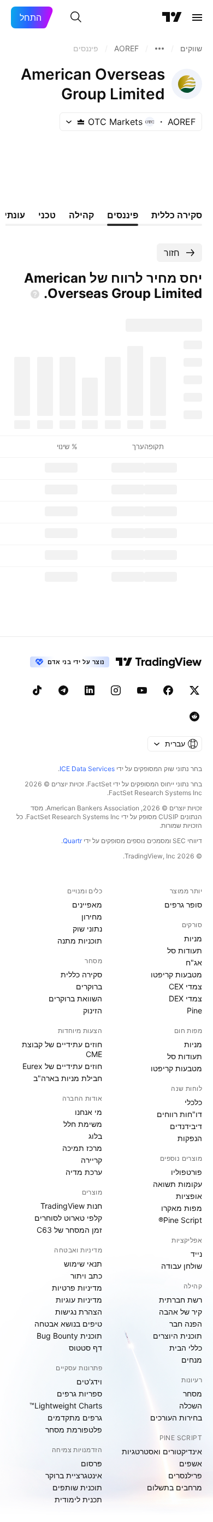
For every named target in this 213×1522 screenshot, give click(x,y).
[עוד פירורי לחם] (159, 48)
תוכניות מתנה (79, 940)
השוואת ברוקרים (75, 998)
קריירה (91, 1160)
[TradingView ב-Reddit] (194, 716)
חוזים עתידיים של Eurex (62, 1066)
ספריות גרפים (79, 1393)
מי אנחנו (88, 1112)
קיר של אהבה (180, 1311)
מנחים (191, 1359)
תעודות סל (184, 950)
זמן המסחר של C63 (69, 1229)
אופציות (189, 1196)
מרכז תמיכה (82, 1148)
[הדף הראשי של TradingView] (172, 17)
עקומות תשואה (177, 1184)
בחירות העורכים (176, 1417)
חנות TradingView (71, 1205)
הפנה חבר (185, 1323)
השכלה (190, 1405)
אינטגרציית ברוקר (73, 1475)
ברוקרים (89, 986)
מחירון (91, 916)
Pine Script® (180, 1220)
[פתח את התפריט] (197, 17)
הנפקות (189, 1138)
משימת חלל (82, 1124)
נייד (196, 1253)
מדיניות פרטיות (77, 1287)
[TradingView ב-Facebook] (168, 690)
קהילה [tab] (81, 215)
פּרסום (91, 1463)
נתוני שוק (87, 928)
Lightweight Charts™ (65, 1405)
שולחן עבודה (181, 1265)
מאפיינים (87, 904)
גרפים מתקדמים (75, 1417)
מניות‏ (193, 938)
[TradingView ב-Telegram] (63, 690)
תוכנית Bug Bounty (69, 1335)
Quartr (72, 841)
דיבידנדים (186, 1126)
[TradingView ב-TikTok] (37, 690)
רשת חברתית (180, 1299)
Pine (194, 1010)
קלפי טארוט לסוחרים (68, 1217)
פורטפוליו (186, 1172)
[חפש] (76, 17)
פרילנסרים (185, 1475)
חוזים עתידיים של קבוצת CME (62, 1049)
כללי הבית (185, 1347)
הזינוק (92, 1010)
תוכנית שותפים (77, 1487)
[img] (81, 122)
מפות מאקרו (181, 1208)
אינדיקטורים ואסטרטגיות (162, 1451)
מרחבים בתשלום (174, 1487)
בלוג (95, 1136)
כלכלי (193, 1102)
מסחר (192, 1393)
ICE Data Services (87, 769)
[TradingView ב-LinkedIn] (89, 690)
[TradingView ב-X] (194, 690)
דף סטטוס (85, 1347)
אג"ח (194, 962)
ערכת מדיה (84, 1172)
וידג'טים (89, 1381)
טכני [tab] (47, 215)
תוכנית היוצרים (177, 1335)
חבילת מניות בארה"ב (67, 1078)
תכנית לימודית (78, 1499)
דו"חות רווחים (179, 1114)
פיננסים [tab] (122, 215)
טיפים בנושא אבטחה (68, 1323)
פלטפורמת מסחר (73, 1429)
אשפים (190, 1463)
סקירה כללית (81, 974)
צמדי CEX (185, 986)
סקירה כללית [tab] (176, 215)
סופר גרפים (183, 904)
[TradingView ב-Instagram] (115, 690)
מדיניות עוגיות (79, 1299)
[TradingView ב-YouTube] (142, 690)
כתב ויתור (86, 1275)
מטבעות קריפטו (176, 974)
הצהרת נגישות (78, 1311)
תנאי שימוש (83, 1263)
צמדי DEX (185, 998)
